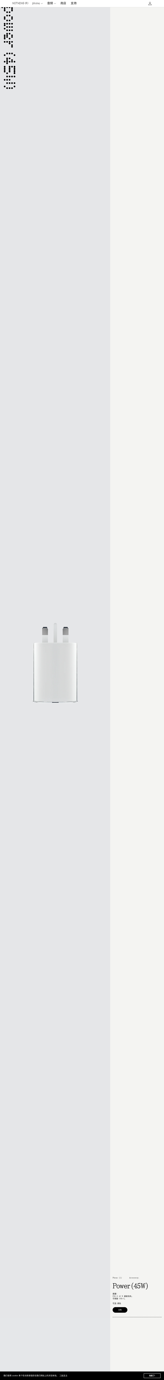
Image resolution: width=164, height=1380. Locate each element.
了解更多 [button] (63, 1376)
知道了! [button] (152, 1376)
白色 (120, 1310)
